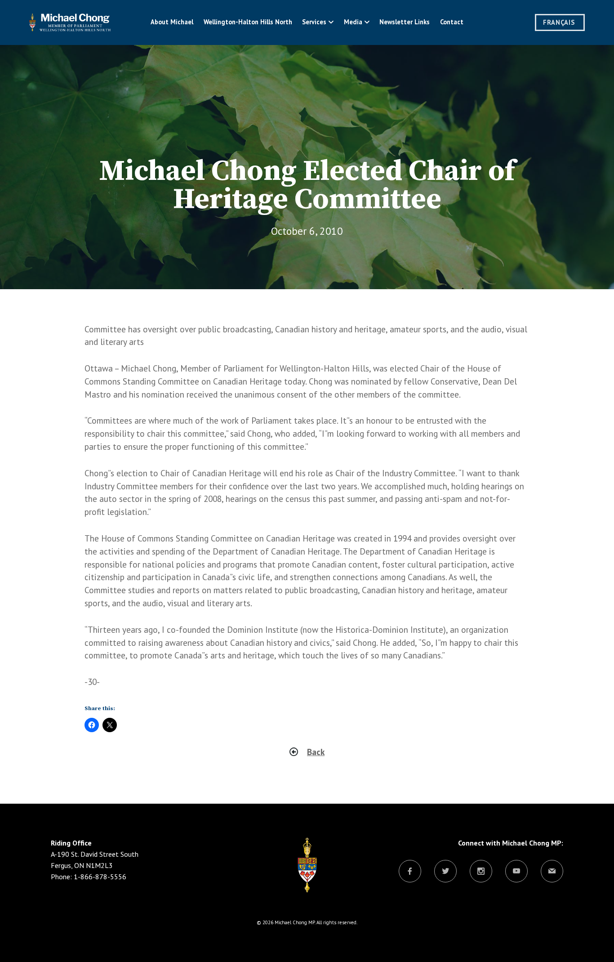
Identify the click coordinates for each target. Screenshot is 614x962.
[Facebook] (410, 871)
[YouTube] (516, 871)
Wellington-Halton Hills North (248, 22)
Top (593, 941)
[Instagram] (481, 871)
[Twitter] (445, 871)
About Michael (172, 22)
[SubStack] (552, 871)
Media (353, 22)
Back (316, 751)
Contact (451, 22)
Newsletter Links (404, 22)
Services (314, 22)
